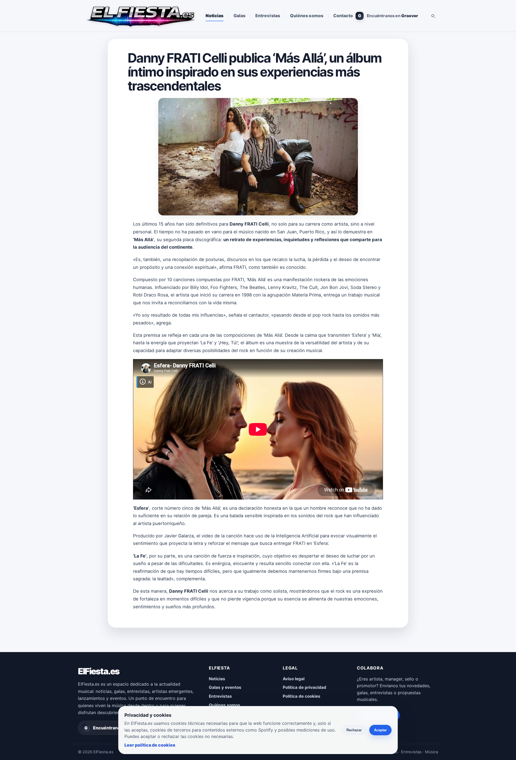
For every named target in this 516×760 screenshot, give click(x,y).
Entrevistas (267, 15)
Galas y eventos (225, 687)
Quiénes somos (306, 15)
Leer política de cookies (149, 745)
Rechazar (354, 730)
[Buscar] (433, 16)
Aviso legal (293, 678)
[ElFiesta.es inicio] (140, 16)
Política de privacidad (304, 687)
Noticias (215, 15)
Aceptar (380, 730)
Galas (239, 15)
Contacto (343, 15)
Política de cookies (301, 696)
